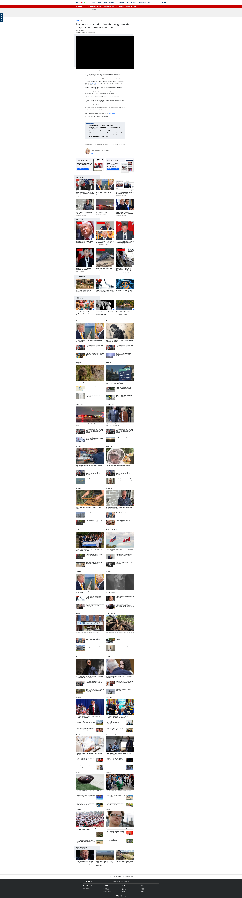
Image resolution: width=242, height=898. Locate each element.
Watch (105, 2)
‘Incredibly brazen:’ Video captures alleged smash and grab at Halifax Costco (89, 466)
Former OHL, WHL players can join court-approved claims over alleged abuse (105, 292)
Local (93, 2)
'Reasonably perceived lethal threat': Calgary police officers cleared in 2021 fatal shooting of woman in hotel (106, 135)
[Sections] (77, 2)
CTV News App (112, 876)
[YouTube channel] (89, 881)
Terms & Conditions (106, 889)
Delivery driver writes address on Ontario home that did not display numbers (84, 212)
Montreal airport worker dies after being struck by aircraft (104, 211)
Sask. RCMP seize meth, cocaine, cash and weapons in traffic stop (94, 563)
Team (132, 876)
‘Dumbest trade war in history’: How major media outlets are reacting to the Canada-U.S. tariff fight (125, 192)
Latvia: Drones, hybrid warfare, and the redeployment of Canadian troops (124, 863)
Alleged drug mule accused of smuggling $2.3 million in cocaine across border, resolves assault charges (125, 605)
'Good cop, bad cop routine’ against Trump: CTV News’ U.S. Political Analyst (85, 243)
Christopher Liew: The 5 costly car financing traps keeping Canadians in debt (124, 292)
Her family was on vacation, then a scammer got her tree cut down (84, 291)
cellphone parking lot (94, 83)
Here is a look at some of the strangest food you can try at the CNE (84, 313)
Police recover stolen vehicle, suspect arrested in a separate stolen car (118, 591)
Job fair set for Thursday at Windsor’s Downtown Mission (88, 633)
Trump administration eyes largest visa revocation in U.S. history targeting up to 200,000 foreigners (124, 212)
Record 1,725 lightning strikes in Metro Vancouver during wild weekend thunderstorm (124, 354)
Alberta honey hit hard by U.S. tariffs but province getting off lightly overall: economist (95, 690)
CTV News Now (142, 2)
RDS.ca (142, 891)
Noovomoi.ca (143, 889)
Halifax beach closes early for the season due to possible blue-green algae (94, 480)
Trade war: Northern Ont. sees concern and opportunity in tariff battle (120, 550)
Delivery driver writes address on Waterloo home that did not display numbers (119, 508)
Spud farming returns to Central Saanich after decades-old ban (120, 633)
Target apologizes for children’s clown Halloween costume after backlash (124, 682)
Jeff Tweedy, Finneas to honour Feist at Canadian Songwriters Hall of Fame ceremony (119, 754)
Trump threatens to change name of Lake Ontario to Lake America (105, 191)
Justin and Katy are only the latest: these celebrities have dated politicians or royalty (104, 313)
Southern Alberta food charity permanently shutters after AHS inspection (93, 395)
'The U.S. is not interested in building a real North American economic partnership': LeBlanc (125, 243)
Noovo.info (143, 888)
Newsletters (127, 876)
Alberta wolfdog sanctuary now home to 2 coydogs (88, 382)
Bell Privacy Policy (106, 888)
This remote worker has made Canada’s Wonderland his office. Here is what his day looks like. (95, 354)
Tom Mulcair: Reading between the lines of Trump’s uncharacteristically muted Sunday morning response (85, 863)
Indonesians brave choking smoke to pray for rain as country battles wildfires (89, 828)
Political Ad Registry (106, 891)
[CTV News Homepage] (85, 2)
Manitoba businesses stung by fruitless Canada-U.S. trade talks (119, 466)
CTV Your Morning (120, 2)
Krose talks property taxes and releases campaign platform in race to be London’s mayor (95, 605)
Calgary (78, 20)
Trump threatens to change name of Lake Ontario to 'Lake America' (105, 242)
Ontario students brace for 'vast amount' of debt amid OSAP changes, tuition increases (89, 677)
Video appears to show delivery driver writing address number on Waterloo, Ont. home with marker (124, 269)
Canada (99, 2)
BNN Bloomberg (125, 889)
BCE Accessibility (86, 888)
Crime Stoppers (112, 113)
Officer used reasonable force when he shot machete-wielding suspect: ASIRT (104, 128)
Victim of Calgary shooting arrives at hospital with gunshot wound (105, 132)
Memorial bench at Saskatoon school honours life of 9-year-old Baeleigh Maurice (89, 550)
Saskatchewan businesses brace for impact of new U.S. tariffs (90, 508)
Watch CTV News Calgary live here (94, 386)
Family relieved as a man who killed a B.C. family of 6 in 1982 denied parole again (119, 341)
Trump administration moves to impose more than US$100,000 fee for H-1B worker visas (119, 717)
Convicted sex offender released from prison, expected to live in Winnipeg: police (124, 480)
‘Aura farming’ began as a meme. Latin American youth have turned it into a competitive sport (119, 791)
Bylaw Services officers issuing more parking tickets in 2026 (124, 396)
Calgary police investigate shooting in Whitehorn (101, 125)
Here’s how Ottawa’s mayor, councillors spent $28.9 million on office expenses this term (118, 382)
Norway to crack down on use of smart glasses (118, 828)
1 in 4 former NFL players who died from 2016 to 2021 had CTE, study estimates (89, 791)
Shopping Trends (131, 2)
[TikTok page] (86, 881)
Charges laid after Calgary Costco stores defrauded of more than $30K (94, 682)
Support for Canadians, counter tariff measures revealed (84, 269)
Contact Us (118, 876)
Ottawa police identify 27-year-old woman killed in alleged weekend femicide (123, 388)
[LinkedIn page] (91, 881)
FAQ (123, 876)
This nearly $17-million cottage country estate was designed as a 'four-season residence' (124, 313)
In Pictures (111, 2)
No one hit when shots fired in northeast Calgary (101, 130)
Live (149, 2)
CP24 (123, 888)
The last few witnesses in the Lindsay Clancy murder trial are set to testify (119, 677)
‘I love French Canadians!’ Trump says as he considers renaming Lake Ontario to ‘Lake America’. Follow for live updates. (85, 192)
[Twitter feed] (84, 881)
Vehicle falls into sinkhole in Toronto (105, 268)
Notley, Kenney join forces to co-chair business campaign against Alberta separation (120, 424)
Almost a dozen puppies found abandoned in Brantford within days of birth (124, 521)
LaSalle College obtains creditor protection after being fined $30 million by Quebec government (94, 438)
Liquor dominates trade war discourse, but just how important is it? (94, 555)
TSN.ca (123, 891)
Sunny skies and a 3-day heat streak (124, 437)
